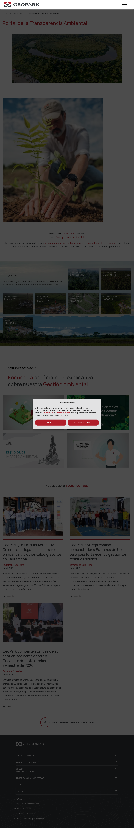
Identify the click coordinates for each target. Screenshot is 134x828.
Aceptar (51, 422)
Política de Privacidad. (62, 413)
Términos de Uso (48, 413)
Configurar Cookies (83, 422)
